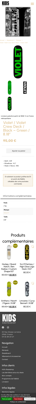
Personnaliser (30, 399)
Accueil (2, 40)
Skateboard (10, 40)
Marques (5, 350)
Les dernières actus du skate (13, 372)
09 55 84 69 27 (8, 337)
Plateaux (18, 40)
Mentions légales (8, 392)
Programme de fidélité (10, 379)
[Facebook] (3, 327)
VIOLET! (6, 213)
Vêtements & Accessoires (11, 356)
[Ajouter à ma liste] (10, 246)
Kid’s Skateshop (8, 369)
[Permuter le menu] (32, 3)
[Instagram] (8, 327)
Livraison (5, 382)
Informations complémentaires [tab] (17, 196)
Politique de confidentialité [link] (18, 402)
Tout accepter (6, 399)
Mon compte (6, 376)
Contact (5, 359)
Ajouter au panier (18, 151)
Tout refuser (18, 399)
